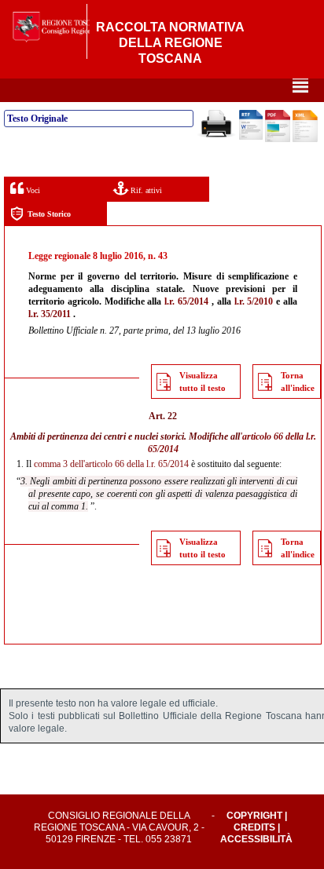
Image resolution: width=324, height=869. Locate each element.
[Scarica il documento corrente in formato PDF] (277, 138)
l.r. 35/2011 (49, 314)
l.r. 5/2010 (254, 301)
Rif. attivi (145, 190)
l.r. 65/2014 (186, 301)
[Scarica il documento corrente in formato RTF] (251, 136)
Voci (32, 190)
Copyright (254, 815)
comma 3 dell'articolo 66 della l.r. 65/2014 (111, 463)
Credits (254, 827)
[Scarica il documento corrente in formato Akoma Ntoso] (305, 138)
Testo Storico (49, 214)
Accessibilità (256, 839)
